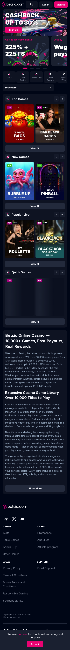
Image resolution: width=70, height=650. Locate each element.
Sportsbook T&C (13, 600)
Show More (35, 488)
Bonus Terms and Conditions (14, 584)
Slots (6, 533)
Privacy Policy (12, 568)
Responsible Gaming (15, 593)
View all (35, 148)
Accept (35, 644)
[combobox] (28, 87)
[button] (28, 87)
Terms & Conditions (15, 575)
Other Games (11, 554)
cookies (23, 634)
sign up (13, 30)
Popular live (20, 214)
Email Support (46, 568)
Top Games (20, 99)
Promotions (44, 533)
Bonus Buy (10, 547)
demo (19, 126)
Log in (45, 4)
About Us (43, 539)
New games (20, 157)
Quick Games (21, 272)
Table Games (11, 539)
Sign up (60, 4)
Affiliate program (47, 547)
